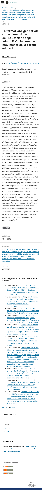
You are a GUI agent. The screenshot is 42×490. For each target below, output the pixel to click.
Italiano (6, 428)
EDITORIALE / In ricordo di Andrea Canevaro (20, 316)
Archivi (12, 8)
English (6, 432)
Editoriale (25, 285)
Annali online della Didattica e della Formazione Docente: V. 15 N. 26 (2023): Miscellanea (23, 310)
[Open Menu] (2, 2)
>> (14, 407)
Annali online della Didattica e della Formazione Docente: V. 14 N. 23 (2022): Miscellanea (23, 320)
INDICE (24, 336)
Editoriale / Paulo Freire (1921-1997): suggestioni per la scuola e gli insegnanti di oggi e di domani (23, 394)
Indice (23, 297)
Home (4, 8)
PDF (7, 228)
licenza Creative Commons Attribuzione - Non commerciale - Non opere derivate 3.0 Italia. (20, 449)
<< (3, 407)
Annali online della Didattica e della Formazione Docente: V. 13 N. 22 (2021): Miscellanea (22, 401)
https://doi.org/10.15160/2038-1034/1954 (22, 63)
